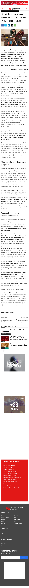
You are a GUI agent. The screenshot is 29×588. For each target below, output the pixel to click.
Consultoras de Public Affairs (10, 475)
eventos (12, 312)
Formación (6, 492)
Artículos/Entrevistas (6, 333)
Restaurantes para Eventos (9, 483)
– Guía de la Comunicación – (11, 461)
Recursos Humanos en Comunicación (11, 494)
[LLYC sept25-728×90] (14, 5)
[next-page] (4, 351)
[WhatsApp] (15, 25)
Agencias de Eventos (8, 467)
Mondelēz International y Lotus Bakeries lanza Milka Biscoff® (7, 320)
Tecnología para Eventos (9, 485)
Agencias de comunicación (9, 465)
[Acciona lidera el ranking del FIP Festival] (5, 332)
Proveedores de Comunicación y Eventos (12, 496)
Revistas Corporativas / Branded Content (12, 477)
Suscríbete (24, 557)
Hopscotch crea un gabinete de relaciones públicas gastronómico (21, 320)
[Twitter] (5, 25)
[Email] (12, 25)
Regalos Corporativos (8, 498)
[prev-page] (2, 351)
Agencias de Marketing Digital (10, 471)
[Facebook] (2, 25)
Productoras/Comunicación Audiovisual (12, 487)
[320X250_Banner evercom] (14, 372)
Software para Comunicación (10, 489)
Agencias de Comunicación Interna (11, 473)
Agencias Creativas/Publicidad (10, 479)
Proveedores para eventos (12, 11)
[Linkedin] (9, 25)
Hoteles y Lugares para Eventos (10, 481)
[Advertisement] (14, 383)
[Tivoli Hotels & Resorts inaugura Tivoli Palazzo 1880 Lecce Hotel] (5, 346)
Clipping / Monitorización (9, 469)
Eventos (3, 11)
